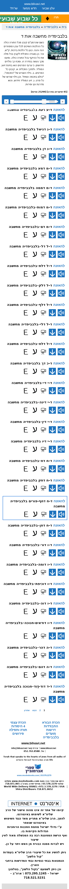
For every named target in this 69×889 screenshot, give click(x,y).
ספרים (37, 12)
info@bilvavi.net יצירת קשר (24, 748)
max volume (62, 101)
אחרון (27, 710)
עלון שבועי (48, 8)
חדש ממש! (30, 8)
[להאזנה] (61, 117)
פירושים (18, 733)
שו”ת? (14, 8)
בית (64, 27)
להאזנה (6, 101)
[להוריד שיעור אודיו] (52, 117)
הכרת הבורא (51, 722)
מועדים (51, 733)
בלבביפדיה (51, 27)
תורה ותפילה (18, 730)
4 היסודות (18, 726)
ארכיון (49, 12)
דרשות (51, 730)
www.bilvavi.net (34, 4)
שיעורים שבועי (19, 12)
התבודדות (51, 726)
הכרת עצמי (18, 722)
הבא (34, 710)
